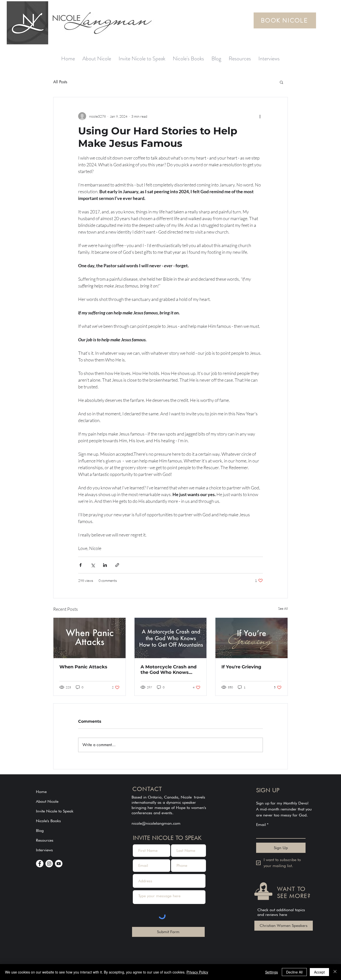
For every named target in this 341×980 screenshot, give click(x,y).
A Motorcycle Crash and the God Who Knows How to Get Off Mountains (168, 669)
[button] (281, 82)
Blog (40, 830)
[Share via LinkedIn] (105, 565)
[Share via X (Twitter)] (92, 565)
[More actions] (260, 116)
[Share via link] (117, 565)
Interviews (44, 850)
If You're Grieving (241, 667)
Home (41, 791)
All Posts (60, 82)
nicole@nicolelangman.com (156, 823)
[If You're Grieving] (251, 638)
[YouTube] (58, 863)
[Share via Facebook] (80, 565)
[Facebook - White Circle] (39, 863)
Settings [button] (271, 972)
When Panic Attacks (83, 667)
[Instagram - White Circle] (49, 863)
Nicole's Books (48, 820)
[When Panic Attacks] (89, 638)
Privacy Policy (197, 972)
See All (283, 608)
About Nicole (47, 801)
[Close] (335, 972)
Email (262, 824)
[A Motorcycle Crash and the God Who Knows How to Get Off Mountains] (171, 638)
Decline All (294, 972)
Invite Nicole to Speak (54, 811)
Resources (44, 840)
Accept (319, 972)
